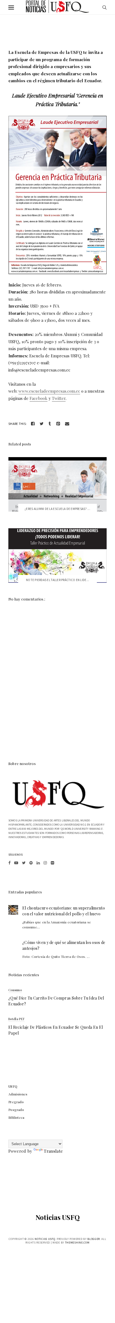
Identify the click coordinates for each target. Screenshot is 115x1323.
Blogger (93, 1239)
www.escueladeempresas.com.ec (49, 391)
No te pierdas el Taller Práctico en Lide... (57, 580)
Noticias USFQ (57, 1217)
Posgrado (16, 1109)
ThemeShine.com (77, 1242)
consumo (15, 990)
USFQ (13, 1086)
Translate (53, 1151)
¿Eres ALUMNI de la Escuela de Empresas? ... (57, 509)
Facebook (38, 398)
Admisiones (18, 1094)
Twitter (59, 398)
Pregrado (16, 1102)
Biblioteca (16, 1117)
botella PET (16, 1019)
